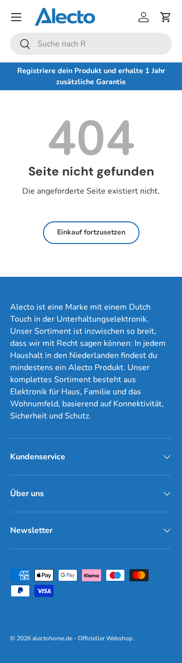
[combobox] (91, 44)
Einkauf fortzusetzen (91, 232)
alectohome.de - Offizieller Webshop (82, 638)
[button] (166, 17)
